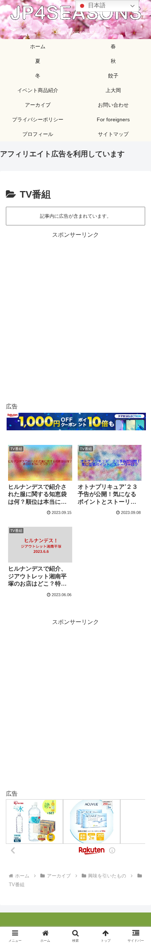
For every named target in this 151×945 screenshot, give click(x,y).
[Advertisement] (75, 315)
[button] (135, 884)
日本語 (96, 5)
